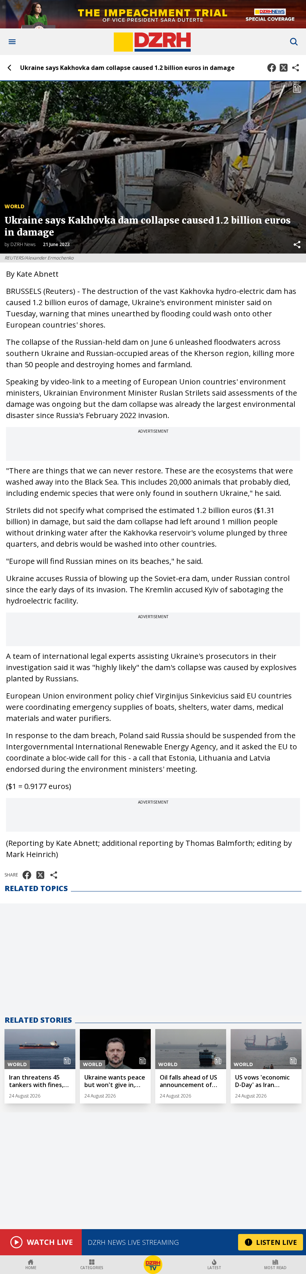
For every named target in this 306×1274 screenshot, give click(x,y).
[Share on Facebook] (271, 67)
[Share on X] (283, 67)
